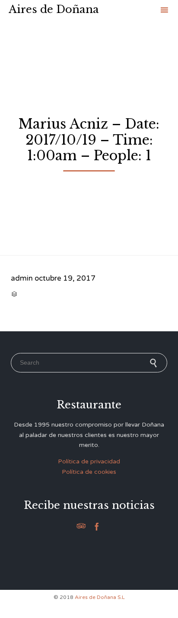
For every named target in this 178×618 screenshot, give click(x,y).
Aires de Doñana (54, 9)
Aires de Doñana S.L (100, 597)
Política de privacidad (89, 461)
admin (22, 278)
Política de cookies (89, 472)
